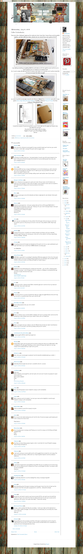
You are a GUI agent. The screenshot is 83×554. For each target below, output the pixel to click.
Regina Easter (17, 406)
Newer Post (14, 532)
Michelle (16, 230)
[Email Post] (24, 135)
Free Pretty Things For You (66, 151)
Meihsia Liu (16, 353)
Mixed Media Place (66, 178)
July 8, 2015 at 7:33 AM (19, 175)
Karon (15, 193)
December (67, 204)
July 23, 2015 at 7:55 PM (19, 501)
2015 (65, 203)
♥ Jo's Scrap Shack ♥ (18, 381)
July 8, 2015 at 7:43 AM (19, 188)
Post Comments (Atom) (22, 534)
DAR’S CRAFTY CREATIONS (20, 276)
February (67, 253)
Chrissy (15, 242)
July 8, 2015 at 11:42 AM (19, 214)
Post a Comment (16, 528)
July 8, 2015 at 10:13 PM (19, 318)
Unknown (16, 441)
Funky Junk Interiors (65, 146)
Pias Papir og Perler (66, 95)
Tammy (15, 292)
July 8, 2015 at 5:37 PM (19, 298)
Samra (15, 167)
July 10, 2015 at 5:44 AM (19, 365)
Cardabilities (48, 99)
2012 (65, 263)
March (67, 251)
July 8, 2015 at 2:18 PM (19, 250)
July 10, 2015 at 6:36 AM (19, 383)
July (66, 218)
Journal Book (31, 137)
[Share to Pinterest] (31, 136)
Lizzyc (15, 396)
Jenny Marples (17, 255)
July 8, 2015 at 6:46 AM (19, 162)
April (66, 249)
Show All (69, 138)
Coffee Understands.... (68, 238)
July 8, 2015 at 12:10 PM (19, 226)
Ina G (15, 312)
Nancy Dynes (17, 428)
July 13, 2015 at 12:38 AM (19, 410)
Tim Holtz (65, 148)
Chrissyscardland (66, 130)
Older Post (57, 532)
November (67, 208)
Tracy (15, 494)
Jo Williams (16, 370)
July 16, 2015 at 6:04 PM (19, 458)
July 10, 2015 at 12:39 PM (20, 391)
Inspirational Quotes (24, 137)
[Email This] (26, 136)
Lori (15, 282)
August (67, 216)
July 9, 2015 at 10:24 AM (19, 328)
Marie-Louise (17, 361)
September (67, 213)
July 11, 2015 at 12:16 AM (19, 401)
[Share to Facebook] (30, 136)
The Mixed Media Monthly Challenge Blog (66, 187)
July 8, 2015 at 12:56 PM (19, 237)
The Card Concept (65, 160)
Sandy (15, 462)
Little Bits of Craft (65, 104)
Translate (67, 74)
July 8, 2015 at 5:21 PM (19, 288)
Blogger (47, 544)
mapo (15, 387)
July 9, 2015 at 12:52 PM (19, 348)
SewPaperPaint (17, 475)
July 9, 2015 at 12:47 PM (19, 337)
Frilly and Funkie (49, 100)
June (66, 246)
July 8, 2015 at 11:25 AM (19, 198)
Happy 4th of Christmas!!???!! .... (68, 243)
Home (35, 532)
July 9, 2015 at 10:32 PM (19, 357)
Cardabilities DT (17, 274)
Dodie (15, 484)
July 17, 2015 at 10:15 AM (19, 471)
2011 (65, 265)
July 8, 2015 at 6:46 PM (19, 308)
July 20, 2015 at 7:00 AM (20, 489)
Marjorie (16, 203)
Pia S (15, 323)
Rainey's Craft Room (18, 180)
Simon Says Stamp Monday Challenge (25, 100)
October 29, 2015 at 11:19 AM (20, 525)
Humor (18, 137)
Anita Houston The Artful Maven (21, 333)
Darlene (16, 266)
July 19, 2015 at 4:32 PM (19, 479)
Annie (15, 415)
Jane (15, 219)
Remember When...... (67, 234)
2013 (65, 261)
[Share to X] (29, 136)
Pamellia (16, 145)
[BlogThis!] (27, 136)
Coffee (15, 137)
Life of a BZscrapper (65, 113)
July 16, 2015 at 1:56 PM (19, 436)
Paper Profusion (17, 155)
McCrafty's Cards (18, 302)
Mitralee (16, 341)
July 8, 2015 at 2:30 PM (19, 262)
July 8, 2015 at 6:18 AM (19, 150)
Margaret (16, 519)
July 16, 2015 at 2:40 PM (19, 446)
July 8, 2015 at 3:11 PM (19, 278)
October (67, 211)
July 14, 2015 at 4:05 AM (19, 423)
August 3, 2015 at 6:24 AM (20, 514)
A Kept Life (65, 121)
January (67, 256)
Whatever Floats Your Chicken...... (68, 226)
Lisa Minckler (67, 33)
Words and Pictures (18, 506)
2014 (65, 258)
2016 (65, 201)
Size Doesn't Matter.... (67, 231)
